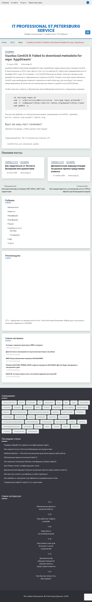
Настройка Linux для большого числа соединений (46, 546)
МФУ (38, 407)
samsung (6, 407)
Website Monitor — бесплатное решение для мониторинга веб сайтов (34, 453)
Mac (66, 402)
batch (21, 402)
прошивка (28, 426)
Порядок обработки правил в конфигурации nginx (26, 445)
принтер (82, 422)
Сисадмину (9, 51)
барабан (57, 407)
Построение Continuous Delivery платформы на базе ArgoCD (30, 461)
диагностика (67, 412)
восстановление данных (39, 412)
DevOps (13, 231)
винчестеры (82, 407)
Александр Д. (26, 64)
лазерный (41, 417)
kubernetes (49, 402)
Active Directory (9, 402)
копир (31, 417)
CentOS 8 (10, 144)
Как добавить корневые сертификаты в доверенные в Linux (31, 478)
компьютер (20, 417)
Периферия (13, 215)
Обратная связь (35, 2)
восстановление (19, 412)
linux (16, 144)
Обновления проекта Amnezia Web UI (20, 457)
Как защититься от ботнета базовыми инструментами (20, 167)
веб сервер (69, 407)
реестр (38, 426)
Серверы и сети (11, 162)
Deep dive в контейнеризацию (46, 532)
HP (40, 402)
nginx (74, 402)
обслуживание (32, 422)
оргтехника (60, 422)
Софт (10, 239)
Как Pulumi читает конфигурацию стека (21, 466)
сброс (47, 426)
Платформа (13, 220)
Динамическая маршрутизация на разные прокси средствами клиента (68, 168)
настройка (64, 417)
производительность (11, 426)
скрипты (75, 426)
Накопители (13, 207)
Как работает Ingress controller (46, 520)
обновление (27, 144)
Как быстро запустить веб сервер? (46, 577)
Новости (11, 211)
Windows (28, 407)
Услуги (23, 2)
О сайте (14, 2)
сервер (56, 426)
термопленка (19, 431)
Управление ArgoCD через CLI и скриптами (23, 482)
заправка (80, 412)
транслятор (32, 431)
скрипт (65, 426)
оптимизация (47, 422)
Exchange (31, 402)
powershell (84, 402)
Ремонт (11, 224)
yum (20, 144)
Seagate (17, 407)
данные (56, 412)
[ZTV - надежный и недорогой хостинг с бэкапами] (46, 315)
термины (6, 431)
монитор (52, 417)
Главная (5, 2)
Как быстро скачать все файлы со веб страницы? (26, 474)
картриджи (7, 417)
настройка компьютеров (12, 422)
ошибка (36, 144)
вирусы (6, 412)
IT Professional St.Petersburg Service (46, 28)
